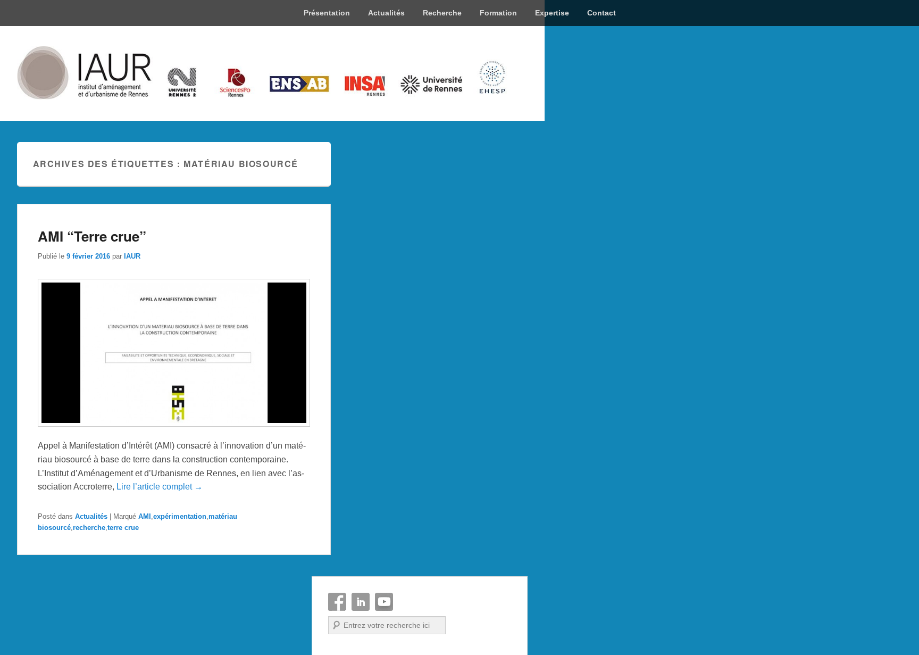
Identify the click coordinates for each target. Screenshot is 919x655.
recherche (89, 528)
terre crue (123, 528)
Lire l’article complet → (159, 486)
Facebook (337, 602)
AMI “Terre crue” (92, 236)
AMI (144, 516)
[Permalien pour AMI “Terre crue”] (174, 431)
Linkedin (361, 602)
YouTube (384, 602)
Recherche (442, 13)
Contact (601, 13)
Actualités (386, 13)
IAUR (132, 256)
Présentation (327, 13)
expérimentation (179, 516)
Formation (498, 13)
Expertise (552, 13)
